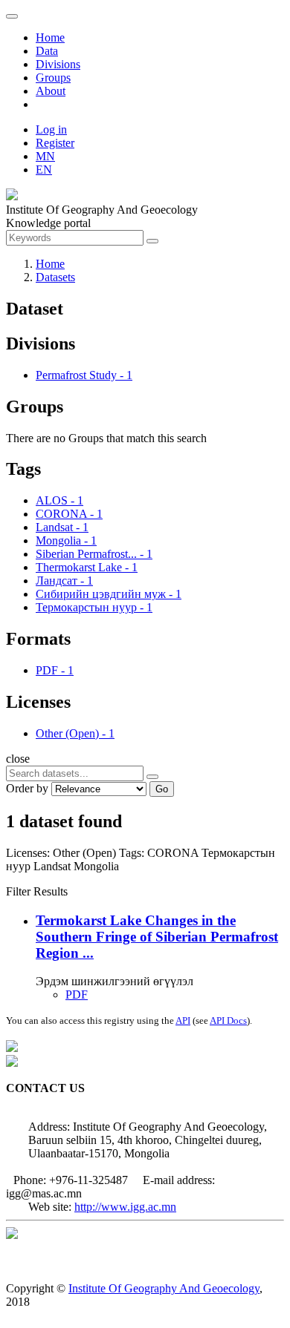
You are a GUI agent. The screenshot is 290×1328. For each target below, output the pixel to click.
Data (47, 51)
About (50, 91)
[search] (152, 777)
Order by (27, 788)
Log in (51, 129)
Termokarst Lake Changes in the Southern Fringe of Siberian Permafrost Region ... (157, 937)
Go (161, 789)
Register (55, 143)
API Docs (228, 1020)
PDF (76, 994)
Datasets (55, 277)
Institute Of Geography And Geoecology (164, 1288)
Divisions (58, 64)
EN (44, 169)
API (182, 1020)
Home (50, 37)
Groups (53, 77)
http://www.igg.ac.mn (125, 1206)
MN (45, 156)
